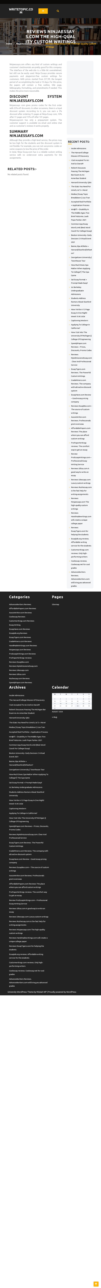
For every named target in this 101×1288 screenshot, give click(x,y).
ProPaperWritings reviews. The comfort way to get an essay (80, 446)
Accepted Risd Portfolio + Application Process (28, 732)
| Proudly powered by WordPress (61, 992)
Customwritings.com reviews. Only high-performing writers (80, 553)
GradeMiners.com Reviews (20, 641)
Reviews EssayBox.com (19, 662)
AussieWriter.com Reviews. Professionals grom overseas (81, 420)
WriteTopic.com (21, 11)
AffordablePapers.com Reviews (22, 608)
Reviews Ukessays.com (19, 670)
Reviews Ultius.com (17, 674)
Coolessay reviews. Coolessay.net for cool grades (80, 564)
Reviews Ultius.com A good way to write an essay (80, 471)
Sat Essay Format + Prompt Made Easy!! (25, 783)
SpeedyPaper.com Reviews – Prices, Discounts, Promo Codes (81, 346)
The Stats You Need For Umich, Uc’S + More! (27, 722)
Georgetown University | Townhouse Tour (26, 770)
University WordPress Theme (21, 992)
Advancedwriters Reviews (20, 604)
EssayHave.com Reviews (19, 629)
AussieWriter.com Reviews (20, 613)
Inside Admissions (78, 148)
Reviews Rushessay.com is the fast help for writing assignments (81, 490)
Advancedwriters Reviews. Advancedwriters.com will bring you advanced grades (81, 579)
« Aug (54, 717)
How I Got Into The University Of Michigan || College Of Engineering (81, 335)
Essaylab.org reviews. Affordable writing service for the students (81, 542)
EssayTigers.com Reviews (20, 637)
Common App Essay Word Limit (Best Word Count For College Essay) (81, 227)
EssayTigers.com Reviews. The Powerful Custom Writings (81, 372)
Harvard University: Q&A (81, 182)
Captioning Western (79, 320)
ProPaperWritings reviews (20, 658)
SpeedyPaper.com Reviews (20, 682)
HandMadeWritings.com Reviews (23, 645)
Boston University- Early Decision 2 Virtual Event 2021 (81, 238)
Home (9, 43)
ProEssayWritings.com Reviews (22, 654)
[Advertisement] (80, 98)
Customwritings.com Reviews (21, 621)
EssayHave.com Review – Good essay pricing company (81, 398)
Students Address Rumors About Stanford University (81, 301)
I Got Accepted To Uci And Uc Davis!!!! (24, 705)
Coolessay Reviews (17, 617)
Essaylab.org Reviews (18, 633)
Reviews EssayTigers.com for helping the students (80, 531)
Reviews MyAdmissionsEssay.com (23, 666)
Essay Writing (14, 625)
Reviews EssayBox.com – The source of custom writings (81, 409)
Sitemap (55, 604)
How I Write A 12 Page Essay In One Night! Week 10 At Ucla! (80, 312)
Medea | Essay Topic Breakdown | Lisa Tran (27, 727)
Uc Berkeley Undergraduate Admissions (77, 290)
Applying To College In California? (23, 813)
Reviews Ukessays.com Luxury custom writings (28, 917)
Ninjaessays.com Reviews (28, 43)
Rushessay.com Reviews (19, 678)
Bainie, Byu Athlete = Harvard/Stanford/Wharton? (81, 249)
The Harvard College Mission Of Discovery (26, 700)
